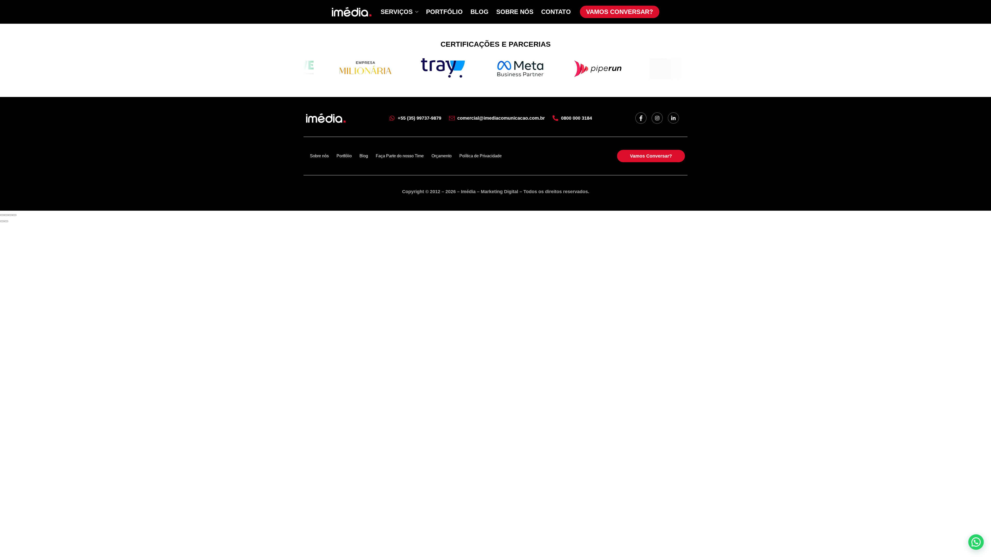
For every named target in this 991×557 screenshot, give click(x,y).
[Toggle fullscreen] (10, 215)
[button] (976, 542)
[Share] (6, 215)
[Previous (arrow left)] (2, 221)
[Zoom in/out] (14, 215)
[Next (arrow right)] (6, 221)
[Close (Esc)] (2, 215)
